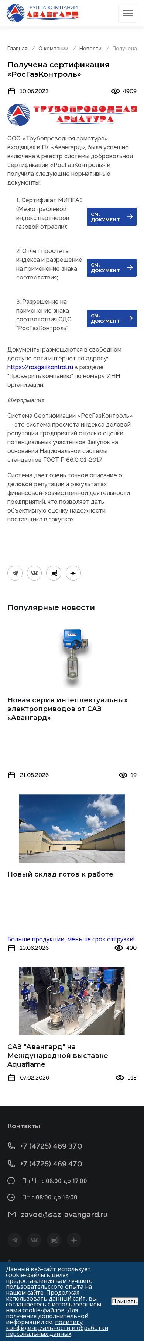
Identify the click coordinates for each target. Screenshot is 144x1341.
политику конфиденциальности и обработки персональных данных (57, 1328)
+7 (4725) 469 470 (51, 1163)
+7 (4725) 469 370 (51, 1146)
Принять (124, 1301)
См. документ (105, 216)
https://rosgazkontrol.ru (40, 367)
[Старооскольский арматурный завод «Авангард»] (43, 13)
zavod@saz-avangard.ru (64, 1214)
